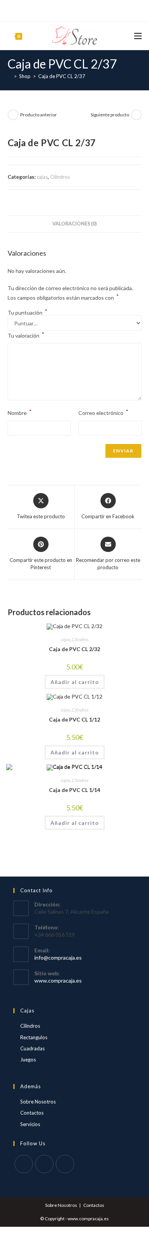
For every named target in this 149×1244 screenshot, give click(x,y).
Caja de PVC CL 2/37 (61, 76)
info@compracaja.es (58, 957)
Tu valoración (26, 335)
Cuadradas (32, 1048)
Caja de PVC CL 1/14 (74, 790)
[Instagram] (82, 9)
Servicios (30, 1124)
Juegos (28, 1059)
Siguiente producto (110, 115)
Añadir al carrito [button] (74, 682)
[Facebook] (65, 9)
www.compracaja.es (58, 980)
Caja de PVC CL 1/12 (74, 719)
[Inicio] (9, 76)
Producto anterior (38, 115)
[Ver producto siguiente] (136, 114)
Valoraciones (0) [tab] (74, 224)
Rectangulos (33, 1037)
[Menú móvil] (138, 35)
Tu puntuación (27, 312)
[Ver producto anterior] (13, 114)
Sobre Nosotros (38, 1102)
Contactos (32, 1113)
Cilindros (60, 177)
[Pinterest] (73, 9)
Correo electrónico (103, 412)
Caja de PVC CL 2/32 (74, 649)
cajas (42, 177)
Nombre (20, 412)
